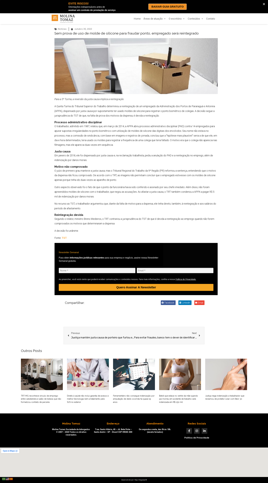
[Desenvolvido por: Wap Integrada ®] (134, 479)
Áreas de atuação (153, 18)
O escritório (175, 18)
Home (137, 18)
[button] (168, 302)
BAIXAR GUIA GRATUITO (167, 6)
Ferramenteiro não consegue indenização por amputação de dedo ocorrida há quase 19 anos (134, 399)
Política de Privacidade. (185, 279)
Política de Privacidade (196, 437)
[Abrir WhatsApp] (261, 476)
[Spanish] (11, 478)
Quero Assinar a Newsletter (136, 287)
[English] (7, 478)
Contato (210, 18)
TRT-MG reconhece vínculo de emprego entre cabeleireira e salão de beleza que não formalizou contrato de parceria (41, 399)
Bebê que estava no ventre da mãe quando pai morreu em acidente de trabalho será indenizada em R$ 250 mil (178, 399)
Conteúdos (194, 18)
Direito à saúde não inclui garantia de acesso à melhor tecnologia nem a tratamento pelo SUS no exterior (88, 399)
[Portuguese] (4, 478)
